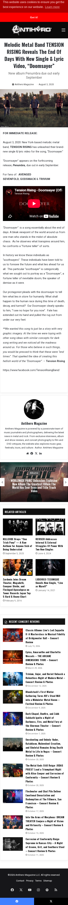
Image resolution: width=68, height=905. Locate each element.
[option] (34, 482)
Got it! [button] (34, 17)
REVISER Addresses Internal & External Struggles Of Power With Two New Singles (49, 544)
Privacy (29, 880)
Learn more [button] (52, 6)
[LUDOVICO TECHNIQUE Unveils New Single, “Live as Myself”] (50, 567)
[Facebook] (32, 453)
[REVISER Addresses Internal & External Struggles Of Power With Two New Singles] (50, 527)
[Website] (27, 453)
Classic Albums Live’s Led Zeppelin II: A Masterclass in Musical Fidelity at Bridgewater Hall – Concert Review (45, 636)
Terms (38, 880)
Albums (34, 473)
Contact (20, 880)
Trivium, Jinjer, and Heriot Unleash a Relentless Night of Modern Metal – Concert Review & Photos (45, 678)
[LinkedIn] (40, 453)
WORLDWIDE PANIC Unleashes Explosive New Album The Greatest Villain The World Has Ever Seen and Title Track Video (34, 485)
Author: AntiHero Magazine (49, 447)
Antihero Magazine (24, 84)
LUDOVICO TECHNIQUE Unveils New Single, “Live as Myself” (49, 582)
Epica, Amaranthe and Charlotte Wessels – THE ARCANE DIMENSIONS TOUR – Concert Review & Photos (43, 658)
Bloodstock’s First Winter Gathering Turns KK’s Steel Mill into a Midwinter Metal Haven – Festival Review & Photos (43, 698)
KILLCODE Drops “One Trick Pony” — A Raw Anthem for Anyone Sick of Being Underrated (17, 544)
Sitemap (47, 880)
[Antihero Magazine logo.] (32, 30)
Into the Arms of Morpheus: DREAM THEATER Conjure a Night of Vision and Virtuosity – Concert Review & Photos (45, 823)
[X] (36, 453)
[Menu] (63, 31)
